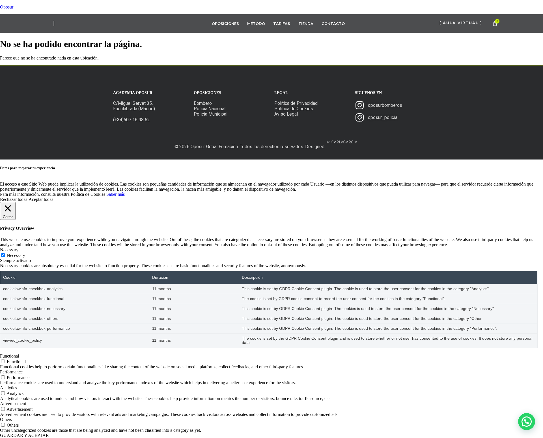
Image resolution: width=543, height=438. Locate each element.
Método (256, 23)
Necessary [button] (9, 249)
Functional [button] (9, 356)
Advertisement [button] (13, 403)
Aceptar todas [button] (41, 199)
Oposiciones (225, 23)
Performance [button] (11, 371)
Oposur (6, 7)
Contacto (333, 23)
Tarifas (281, 23)
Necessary (16, 255)
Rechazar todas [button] (13, 199)
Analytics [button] (8, 387)
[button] (526, 421)
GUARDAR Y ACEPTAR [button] (24, 435)
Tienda (305, 23)
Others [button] (6, 419)
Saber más (115, 194)
